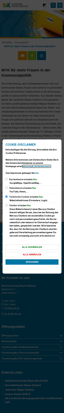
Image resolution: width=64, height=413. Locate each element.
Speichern (32, 262)
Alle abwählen (32, 254)
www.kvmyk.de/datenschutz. (36, 166)
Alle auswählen (32, 247)
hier (37, 173)
